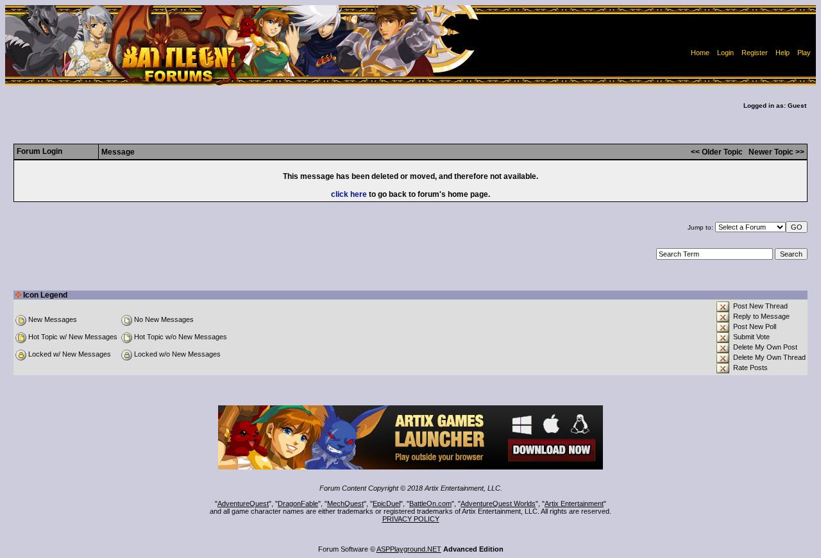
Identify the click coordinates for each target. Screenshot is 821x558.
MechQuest (345, 503)
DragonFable (298, 503)
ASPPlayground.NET (409, 549)
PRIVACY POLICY (410, 519)
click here (349, 194)
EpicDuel (386, 503)
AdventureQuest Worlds (498, 503)
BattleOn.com (430, 503)
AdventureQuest (243, 503)
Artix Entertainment (574, 503)
